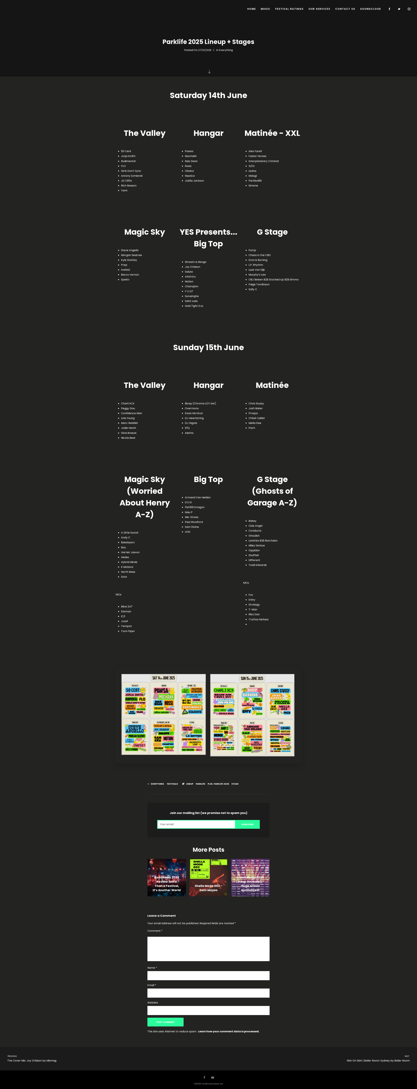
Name (152, 968)
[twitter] (399, 9)
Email (151, 985)
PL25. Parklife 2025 (218, 784)
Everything (226, 50)
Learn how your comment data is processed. (228, 1031)
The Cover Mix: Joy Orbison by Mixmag (31, 1058)
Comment (155, 931)
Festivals (172, 784)
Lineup (189, 784)
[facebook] (389, 9)
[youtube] (212, 1079)
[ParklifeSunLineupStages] (252, 715)
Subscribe (247, 824)
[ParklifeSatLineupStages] (164, 714)
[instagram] (409, 9)
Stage (234, 784)
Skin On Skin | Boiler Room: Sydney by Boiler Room (378, 1058)
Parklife (200, 784)
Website (152, 1002)
